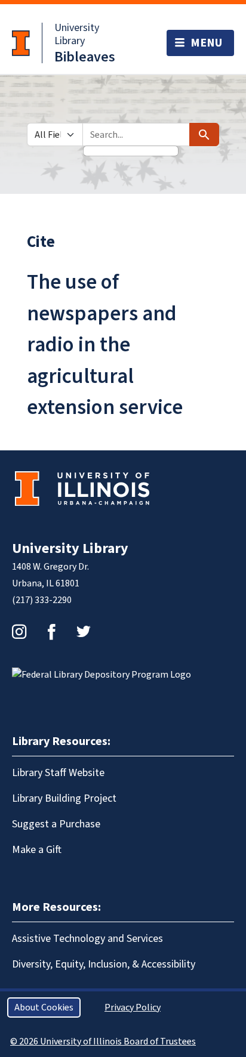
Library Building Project (64, 798)
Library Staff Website (58, 772)
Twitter (83, 631)
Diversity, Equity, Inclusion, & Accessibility (103, 964)
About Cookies (43, 1007)
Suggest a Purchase (56, 824)
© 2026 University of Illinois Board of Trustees (103, 1041)
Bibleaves (84, 57)
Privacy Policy (132, 1007)
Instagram (19, 631)
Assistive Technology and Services (87, 938)
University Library (76, 34)
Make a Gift (36, 849)
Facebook (51, 631)
